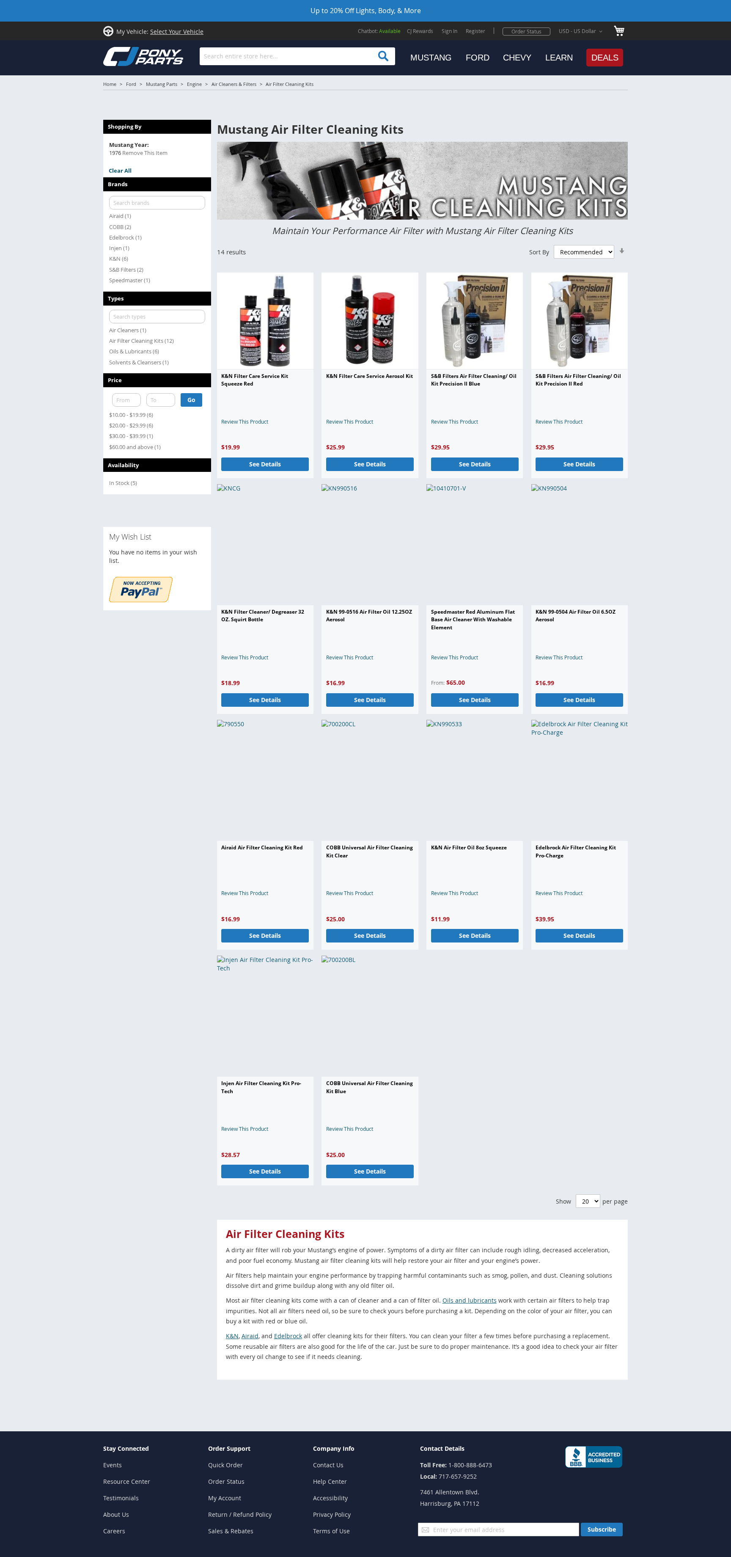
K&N (232, 1336)
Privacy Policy (332, 1514)
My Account (224, 1498)
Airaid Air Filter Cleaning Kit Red (262, 847)
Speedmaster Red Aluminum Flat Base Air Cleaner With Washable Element (473, 619)
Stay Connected (126, 1448)
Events (112, 1465)
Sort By (539, 252)
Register (475, 31)
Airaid (250, 1336)
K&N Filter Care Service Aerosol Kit (369, 376)
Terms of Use (331, 1531)
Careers (114, 1531)
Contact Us (328, 1465)
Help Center (330, 1481)
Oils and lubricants (469, 1300)
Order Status (526, 31)
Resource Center (126, 1481)
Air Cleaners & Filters (234, 84)
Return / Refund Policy (240, 1514)
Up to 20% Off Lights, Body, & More (366, 10)
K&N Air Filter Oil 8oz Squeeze (469, 847)
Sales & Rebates (230, 1531)
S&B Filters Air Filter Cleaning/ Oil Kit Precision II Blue (474, 379)
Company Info (334, 1448)
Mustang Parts (161, 84)
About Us (116, 1514)
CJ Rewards (420, 31)
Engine (194, 84)
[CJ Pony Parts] (124, 55)
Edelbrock (288, 1336)
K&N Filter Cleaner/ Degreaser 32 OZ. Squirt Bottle (262, 615)
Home (109, 84)
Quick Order (225, 1465)
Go (191, 400)
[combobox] (297, 56)
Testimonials (121, 1498)
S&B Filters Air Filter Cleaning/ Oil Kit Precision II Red (578, 379)
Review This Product (244, 421)
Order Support (229, 1448)
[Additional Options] (141, 600)
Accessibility (330, 1498)
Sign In (449, 31)
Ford (131, 84)
